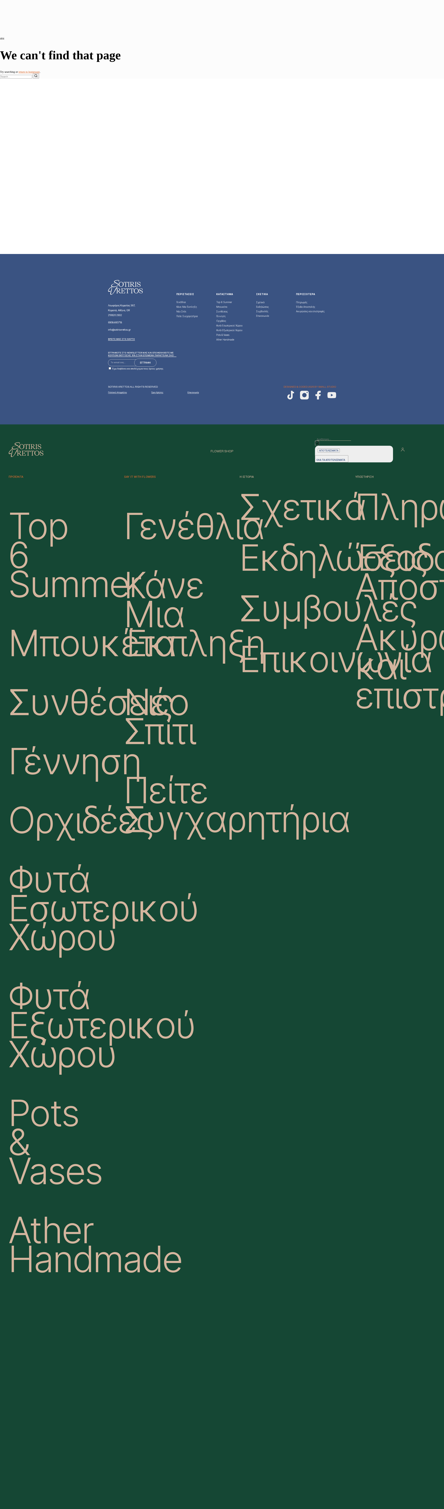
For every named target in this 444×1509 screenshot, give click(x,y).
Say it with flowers (140, 476)
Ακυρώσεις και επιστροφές (310, 311)
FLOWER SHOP (222, 451)
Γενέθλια (181, 302)
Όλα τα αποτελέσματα (330, 459)
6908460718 (115, 322)
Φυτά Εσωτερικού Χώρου (229, 325)
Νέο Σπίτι (181, 311)
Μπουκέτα (221, 306)
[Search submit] (317, 443)
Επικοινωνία (262, 315)
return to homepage (29, 71)
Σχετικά (260, 302)
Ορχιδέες (221, 320)
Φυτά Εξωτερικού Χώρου (229, 330)
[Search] (36, 76)
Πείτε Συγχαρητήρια (187, 316)
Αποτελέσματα (328, 450)
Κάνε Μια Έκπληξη (186, 306)
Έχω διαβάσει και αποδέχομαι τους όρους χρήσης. (138, 368)
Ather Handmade (225, 339)
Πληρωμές (301, 302)
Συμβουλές (262, 311)
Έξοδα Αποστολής (305, 306)
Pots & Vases (222, 334)
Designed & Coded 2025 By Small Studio (310, 387)
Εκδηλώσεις (262, 306)
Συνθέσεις (222, 311)
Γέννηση (220, 316)
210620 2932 (115, 315)
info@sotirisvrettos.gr (119, 329)
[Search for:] (16, 76)
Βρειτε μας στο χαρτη (121, 339)
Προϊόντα (16, 476)
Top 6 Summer (224, 302)
